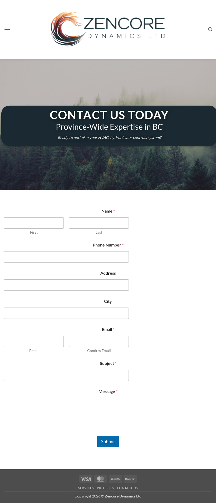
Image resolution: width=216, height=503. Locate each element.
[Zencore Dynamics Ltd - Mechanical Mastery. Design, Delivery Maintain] (108, 29)
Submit (108, 441)
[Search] (210, 29)
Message (108, 391)
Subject (108, 363)
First (34, 232)
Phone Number (108, 244)
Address (108, 272)
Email (33, 350)
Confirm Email (99, 350)
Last (99, 232)
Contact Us (127, 488)
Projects (105, 488)
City (108, 301)
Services (86, 488)
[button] (7, 29)
